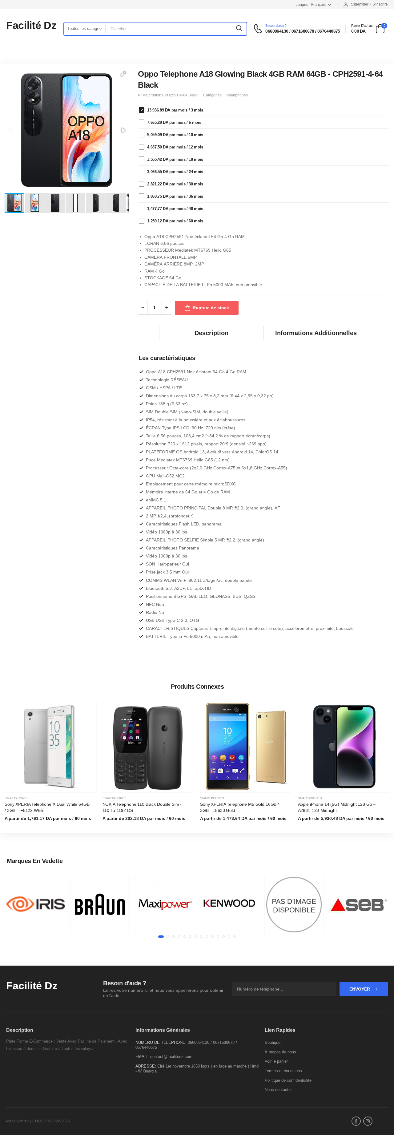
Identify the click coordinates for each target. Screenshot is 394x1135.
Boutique (272, 1042)
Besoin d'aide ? (276, 25)
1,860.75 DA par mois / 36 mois (175, 196)
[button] (123, 74)
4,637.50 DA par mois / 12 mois (175, 147)
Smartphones (17, 798)
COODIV (39, 1121)
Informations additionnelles (316, 333)
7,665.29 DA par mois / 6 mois (174, 122)
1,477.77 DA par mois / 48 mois (175, 209)
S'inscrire (380, 4)
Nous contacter (278, 1089)
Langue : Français (311, 4)
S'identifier (359, 4)
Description (211, 333)
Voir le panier (276, 1061)
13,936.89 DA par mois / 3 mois (175, 110)
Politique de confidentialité (288, 1080)
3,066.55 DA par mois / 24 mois (175, 172)
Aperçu (50, 785)
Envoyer (360, 989)
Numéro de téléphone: (161, 1042)
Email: (142, 1056)
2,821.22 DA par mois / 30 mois (175, 184)
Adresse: (145, 1066)
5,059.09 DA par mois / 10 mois (175, 135)
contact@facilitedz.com (171, 1056)
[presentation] (384, 765)
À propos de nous (280, 1052)
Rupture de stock (211, 307)
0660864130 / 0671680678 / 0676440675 (302, 31)
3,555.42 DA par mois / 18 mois (175, 159)
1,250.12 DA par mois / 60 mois (175, 221)
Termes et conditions (283, 1070)
